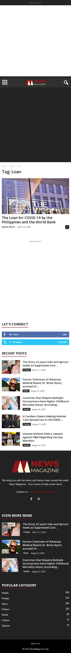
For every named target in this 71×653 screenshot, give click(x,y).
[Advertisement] (35, 40)
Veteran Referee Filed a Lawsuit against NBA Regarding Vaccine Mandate (43, 437)
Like (64, 334)
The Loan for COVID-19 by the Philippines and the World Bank (29, 219)
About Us (35, 643)
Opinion (6, 625)
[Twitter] (39, 499)
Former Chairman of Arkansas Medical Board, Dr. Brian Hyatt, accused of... (42, 383)
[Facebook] (32, 499)
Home (4, 166)
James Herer (8, 226)
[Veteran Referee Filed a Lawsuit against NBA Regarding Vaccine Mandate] (11, 439)
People (26, 370)
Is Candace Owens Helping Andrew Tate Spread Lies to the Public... (44, 418)
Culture (5, 620)
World (5, 614)
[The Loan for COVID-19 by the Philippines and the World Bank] (35, 196)
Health (26, 409)
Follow (62, 342)
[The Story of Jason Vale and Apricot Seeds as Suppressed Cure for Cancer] (11, 367)
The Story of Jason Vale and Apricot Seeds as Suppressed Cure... (45, 363)
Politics (6, 609)
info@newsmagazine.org (42, 491)
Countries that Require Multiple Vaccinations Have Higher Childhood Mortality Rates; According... (46, 401)
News (26, 391)
